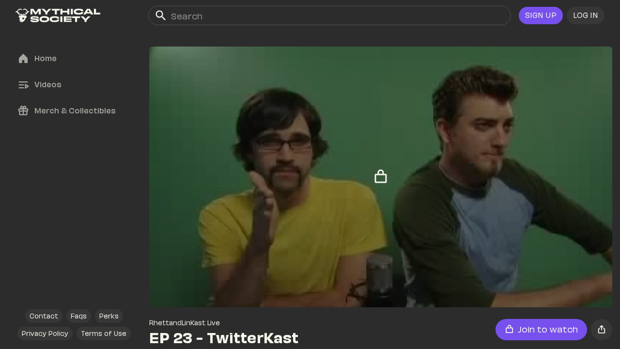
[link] (58, 15)
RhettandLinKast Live (184, 322)
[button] (585, 15)
